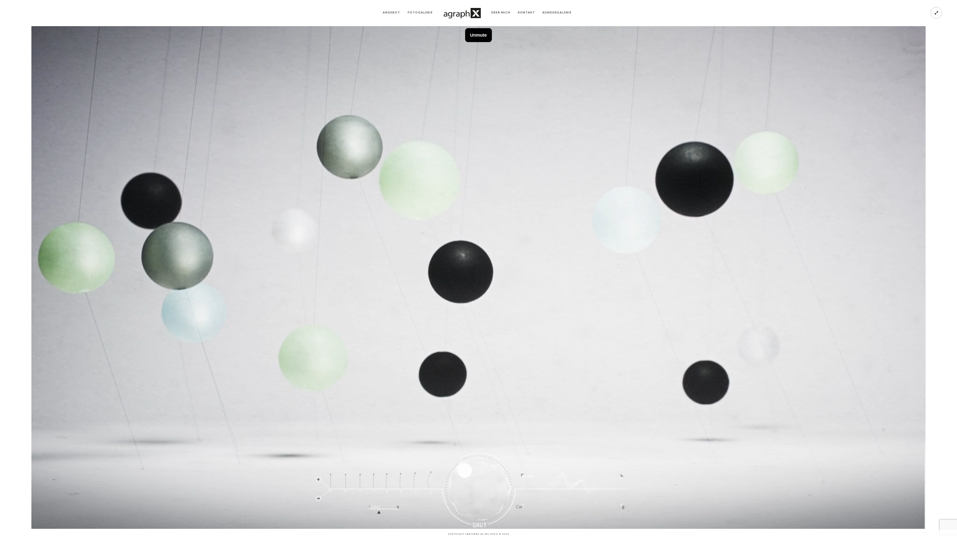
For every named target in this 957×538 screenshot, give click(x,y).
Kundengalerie (557, 12)
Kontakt (526, 12)
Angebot (391, 12)
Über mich (500, 12)
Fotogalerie (420, 12)
